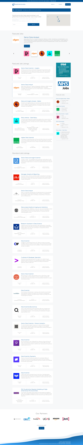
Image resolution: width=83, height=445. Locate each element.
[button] (57, 21)
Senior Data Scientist (27, 274)
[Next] (69, 53)
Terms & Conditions (62, 442)
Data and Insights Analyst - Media (37, 37)
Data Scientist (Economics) (29, 307)
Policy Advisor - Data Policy (29, 117)
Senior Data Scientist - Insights (30, 68)
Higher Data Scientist (27, 137)
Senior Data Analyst (27, 84)
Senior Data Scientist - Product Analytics (33, 323)
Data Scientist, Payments (28, 356)
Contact (60, 4)
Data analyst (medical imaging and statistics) (34, 207)
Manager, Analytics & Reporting (30, 174)
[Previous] (14, 53)
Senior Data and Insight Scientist (30, 157)
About (52, 4)
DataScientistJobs (20, 4)
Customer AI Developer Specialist (31, 257)
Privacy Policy (68, 442)
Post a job (68, 4)
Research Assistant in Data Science (31, 223)
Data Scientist (25, 241)
